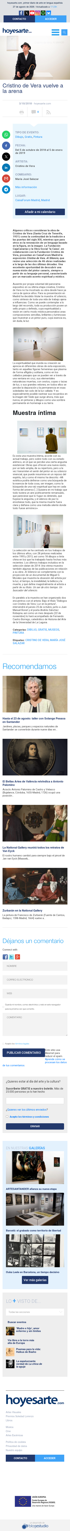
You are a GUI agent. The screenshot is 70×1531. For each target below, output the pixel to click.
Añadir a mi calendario (40, 212)
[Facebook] (5, 957)
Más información (26, 187)
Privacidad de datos (16, 1446)
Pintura (37, 136)
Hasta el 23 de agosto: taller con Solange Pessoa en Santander (34, 720)
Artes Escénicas (14, 1435)
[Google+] (17, 957)
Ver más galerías (35, 1280)
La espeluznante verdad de (29, 1364)
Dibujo (19, 136)
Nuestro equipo (14, 1450)
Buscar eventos (17, 1322)
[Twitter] (11, 957)
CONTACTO (19, 19)
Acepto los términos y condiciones (29, 1116)
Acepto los (17, 1044)
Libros (9, 1420)
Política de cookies (16, 1442)
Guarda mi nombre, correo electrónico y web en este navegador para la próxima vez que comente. (33, 1007)
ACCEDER (51, 19)
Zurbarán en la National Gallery (22, 910)
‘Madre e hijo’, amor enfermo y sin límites (28, 1329)
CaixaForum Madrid (27, 200)
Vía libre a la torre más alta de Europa (21, 1341)
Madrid (45, 200)
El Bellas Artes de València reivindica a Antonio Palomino (33, 783)
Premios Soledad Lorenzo (20, 1416)
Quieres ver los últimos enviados (27, 1109)
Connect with (10, 949)
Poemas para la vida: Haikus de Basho (28, 1350)
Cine (8, 1431)
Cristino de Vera (37, 640)
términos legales (22, 1044)
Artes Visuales (13, 1412)
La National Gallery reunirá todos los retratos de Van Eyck (33, 849)
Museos (53, 629)
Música (9, 1427)
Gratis (28, 136)
